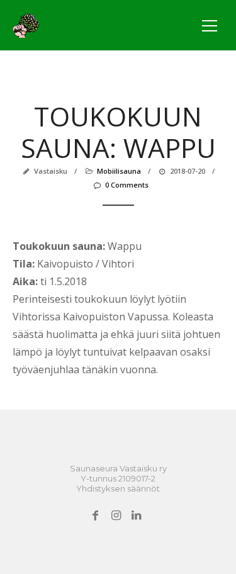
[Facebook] (95, 515)
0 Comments (127, 184)
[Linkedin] (136, 515)
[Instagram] (115, 515)
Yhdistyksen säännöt (118, 488)
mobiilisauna (119, 171)
